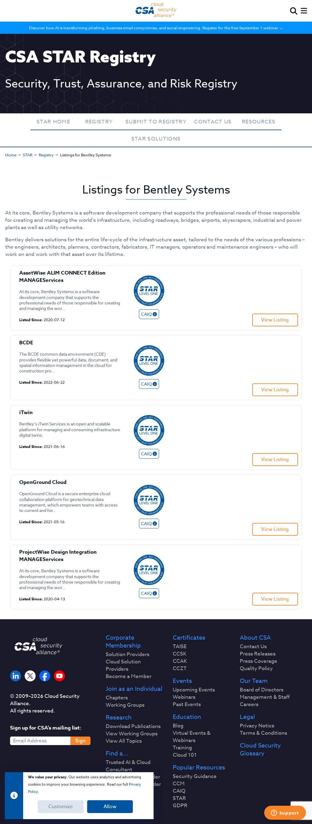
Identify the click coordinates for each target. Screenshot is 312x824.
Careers (249, 704)
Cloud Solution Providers (123, 665)
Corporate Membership (123, 642)
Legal (247, 717)
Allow (110, 806)
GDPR (180, 805)
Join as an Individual (134, 689)
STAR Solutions (156, 139)
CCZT (180, 668)
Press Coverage (258, 661)
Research (119, 718)
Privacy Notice (257, 726)
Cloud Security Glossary (260, 750)
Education (187, 717)
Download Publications (133, 726)
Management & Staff (265, 697)
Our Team (254, 681)
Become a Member (128, 676)
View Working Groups (132, 733)
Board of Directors (261, 690)
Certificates (189, 638)
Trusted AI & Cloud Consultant (128, 766)
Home (10, 155)
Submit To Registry (156, 122)
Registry (99, 122)
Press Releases (257, 654)
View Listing (275, 320)
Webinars (184, 697)
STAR (27, 155)
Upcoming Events (194, 690)
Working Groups (125, 705)
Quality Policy (256, 668)
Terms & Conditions (263, 733)
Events (182, 681)
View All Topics (124, 741)
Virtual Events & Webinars (192, 737)
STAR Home (53, 122)
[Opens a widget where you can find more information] (285, 813)
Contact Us (213, 122)
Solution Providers (127, 654)
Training (182, 747)
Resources (258, 122)
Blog (178, 726)
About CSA (255, 638)
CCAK (180, 661)
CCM (179, 783)
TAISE (179, 646)
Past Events (187, 704)
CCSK (179, 654)
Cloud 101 (185, 755)
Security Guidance (195, 776)
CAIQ (179, 791)
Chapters (117, 697)
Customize (60, 806)
